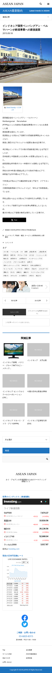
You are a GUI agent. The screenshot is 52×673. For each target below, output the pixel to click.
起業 (28, 262)
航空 (12, 255)
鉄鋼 (18, 272)
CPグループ (21, 255)
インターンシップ (34, 258)
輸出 (5, 258)
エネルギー (42, 269)
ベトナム (13, 252)
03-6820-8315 (26, 636)
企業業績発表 (36, 235)
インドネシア (9, 235)
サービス (28, 235)
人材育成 (22, 258)
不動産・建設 (19, 235)
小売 (30, 276)
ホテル (13, 276)
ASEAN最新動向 (31, 654)
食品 (37, 276)
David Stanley (11, 107)
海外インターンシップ (10, 265)
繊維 (25, 272)
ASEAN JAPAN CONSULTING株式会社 (23, 230)
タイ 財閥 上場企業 (27, 252)
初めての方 (6, 658)
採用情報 (29, 658)
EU (11, 272)
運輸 (5, 272)
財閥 (5, 255)
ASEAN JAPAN (13, 4)
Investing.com (13, 549)
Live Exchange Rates (17, 559)
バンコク (6, 262)
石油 (33, 269)
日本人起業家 (34, 265)
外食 (5, 276)
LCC (30, 255)
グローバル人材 (18, 262)
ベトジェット (40, 255)
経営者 (13, 258)
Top (4, 650)
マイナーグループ (36, 272)
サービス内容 (7, 654)
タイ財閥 (22, 276)
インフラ (17, 269)
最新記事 (6, 17)
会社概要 (29, 650)
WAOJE (24, 265)
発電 (26, 269)
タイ (5, 252)
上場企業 (41, 252)
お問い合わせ (7, 662)
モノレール (7, 269)
